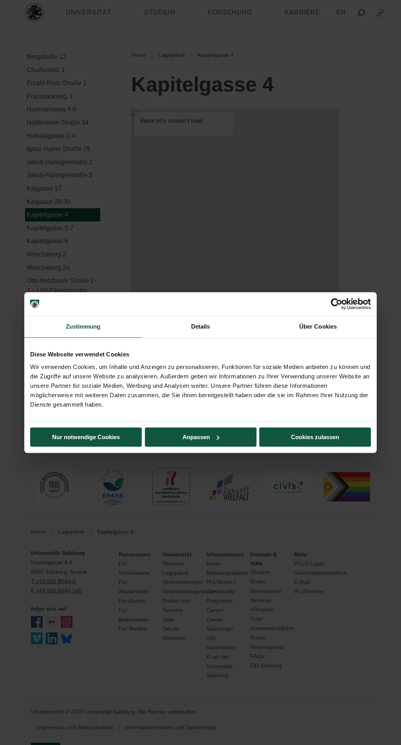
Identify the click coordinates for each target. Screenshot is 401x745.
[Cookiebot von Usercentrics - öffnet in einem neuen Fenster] (336, 304)
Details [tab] (200, 326)
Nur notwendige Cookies (86, 437)
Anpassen (196, 437)
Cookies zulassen (315, 437)
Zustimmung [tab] (83, 326)
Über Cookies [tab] (318, 326)
